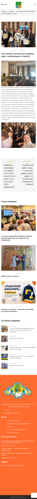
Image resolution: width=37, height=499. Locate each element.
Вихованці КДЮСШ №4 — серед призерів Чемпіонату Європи (21, 357)
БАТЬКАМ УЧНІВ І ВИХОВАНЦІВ (17, 430)
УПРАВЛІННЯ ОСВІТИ (14, 420)
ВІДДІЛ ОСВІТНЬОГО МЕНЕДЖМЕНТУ (19, 424)
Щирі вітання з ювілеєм (10, 276)
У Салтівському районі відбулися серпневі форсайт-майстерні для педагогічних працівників (16, 238)
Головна (4, 11)
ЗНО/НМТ (10, 427)
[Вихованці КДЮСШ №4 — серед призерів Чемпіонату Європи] (4, 357)
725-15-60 (6, 410)
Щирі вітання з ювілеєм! (16, 365)
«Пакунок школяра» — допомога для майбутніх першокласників (22, 348)
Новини (11, 11)
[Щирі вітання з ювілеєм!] (4, 366)
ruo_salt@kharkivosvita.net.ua (12, 413)
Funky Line (24, 497)
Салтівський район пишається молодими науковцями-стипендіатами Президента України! (27, 163)
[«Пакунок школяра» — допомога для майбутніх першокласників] (18, 292)
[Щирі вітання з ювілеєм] (18, 258)
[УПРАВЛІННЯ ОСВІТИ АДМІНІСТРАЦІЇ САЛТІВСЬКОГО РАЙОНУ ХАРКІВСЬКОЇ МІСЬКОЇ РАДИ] (18, 5)
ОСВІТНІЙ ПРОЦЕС (13, 432)
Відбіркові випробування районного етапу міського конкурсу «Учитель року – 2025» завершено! (9, 163)
